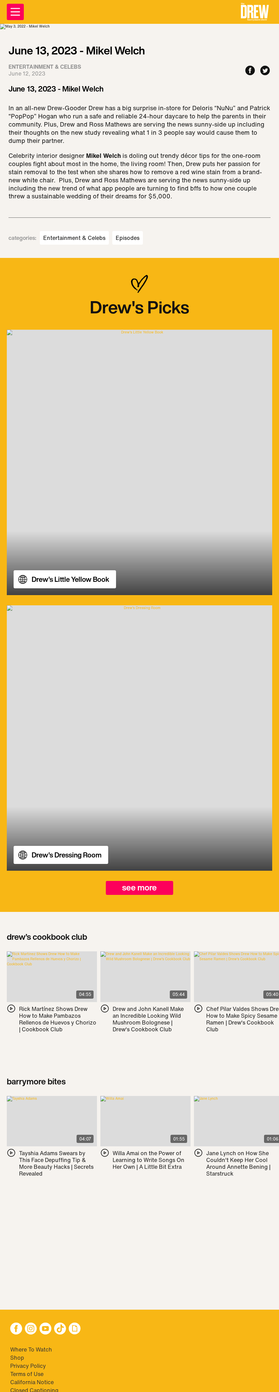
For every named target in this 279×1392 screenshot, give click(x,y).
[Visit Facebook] (16, 1329)
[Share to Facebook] (250, 71)
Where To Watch (31, 1349)
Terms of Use (27, 1374)
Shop (17, 1358)
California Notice (32, 1382)
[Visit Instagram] (31, 1329)
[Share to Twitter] (265, 71)
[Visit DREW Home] (255, 11)
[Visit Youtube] (45, 1329)
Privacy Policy (28, 1366)
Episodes (128, 237)
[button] (255, 11)
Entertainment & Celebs (74, 237)
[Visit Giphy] (75, 1329)
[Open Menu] (15, 12)
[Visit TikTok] (60, 1329)
